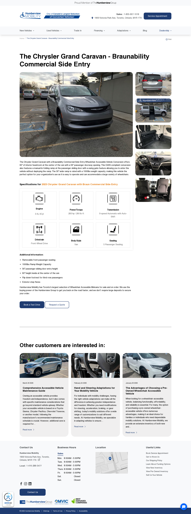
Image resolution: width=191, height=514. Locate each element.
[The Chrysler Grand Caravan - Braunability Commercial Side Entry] (153, 84)
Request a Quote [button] (57, 305)
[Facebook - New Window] (22, 484)
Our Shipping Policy (154, 460)
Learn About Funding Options (158, 464)
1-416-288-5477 (34, 465)
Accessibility (83, 511)
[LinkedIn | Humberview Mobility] (30, 484)
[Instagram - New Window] (26, 484)
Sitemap (46, 511)
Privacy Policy (70, 511)
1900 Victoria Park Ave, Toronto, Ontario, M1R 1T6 (118, 18)
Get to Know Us (152, 457)
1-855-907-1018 (131, 14)
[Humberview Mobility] (50, 16)
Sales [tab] (60, 453)
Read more (27, 430)
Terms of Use (57, 511)
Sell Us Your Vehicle (154, 475)
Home (22, 38)
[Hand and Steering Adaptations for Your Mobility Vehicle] (95, 366)
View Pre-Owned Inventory (157, 471)
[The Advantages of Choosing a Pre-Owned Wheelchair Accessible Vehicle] (147, 366)
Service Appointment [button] (157, 16)
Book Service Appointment (157, 453)
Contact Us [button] (32, 492)
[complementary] (8, 499)
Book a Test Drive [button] (32, 305)
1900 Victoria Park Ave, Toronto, (35, 458)
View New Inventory (154, 468)
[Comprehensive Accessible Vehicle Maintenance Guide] (44, 366)
